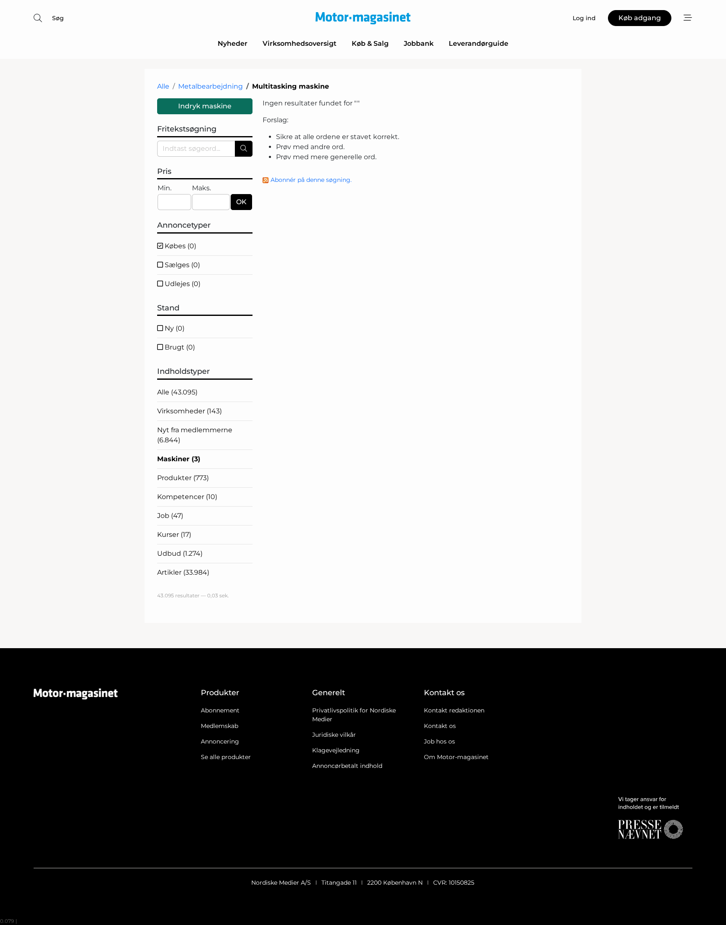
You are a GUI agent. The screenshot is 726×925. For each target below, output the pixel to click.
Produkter (183, 478)
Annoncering (220, 741)
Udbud (180, 553)
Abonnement (220, 710)
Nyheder (232, 43)
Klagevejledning (336, 750)
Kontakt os (440, 726)
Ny (173, 328)
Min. (164, 188)
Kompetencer (187, 497)
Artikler (183, 572)
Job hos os (439, 741)
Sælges (181, 265)
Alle (163, 86)
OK (241, 202)
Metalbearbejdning (210, 86)
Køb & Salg (370, 43)
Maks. (201, 188)
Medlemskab (219, 726)
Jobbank (419, 43)
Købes (179, 246)
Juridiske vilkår (334, 734)
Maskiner (178, 459)
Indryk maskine (204, 106)
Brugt (179, 347)
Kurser (174, 535)
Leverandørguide (478, 43)
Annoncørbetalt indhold (347, 766)
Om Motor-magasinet (456, 757)
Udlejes (181, 284)
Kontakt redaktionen (454, 710)
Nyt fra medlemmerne (194, 435)
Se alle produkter (226, 757)
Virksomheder (189, 411)
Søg (58, 18)
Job (170, 516)
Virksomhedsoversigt (300, 43)
